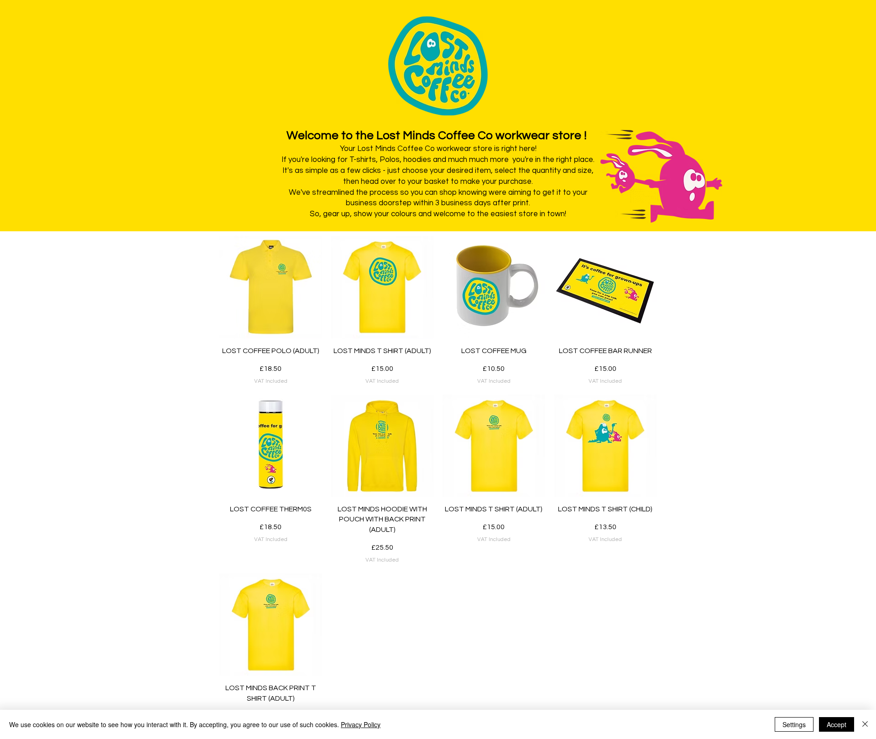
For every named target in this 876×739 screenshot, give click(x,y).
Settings (794, 724)
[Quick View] (270, 287)
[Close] (865, 724)
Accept (836, 724)
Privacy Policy (361, 724)
